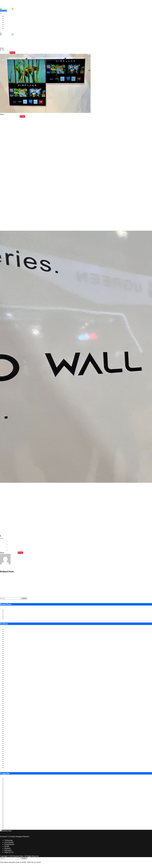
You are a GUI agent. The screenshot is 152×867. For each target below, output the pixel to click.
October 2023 (9, 695)
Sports (6, 823)
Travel (6, 827)
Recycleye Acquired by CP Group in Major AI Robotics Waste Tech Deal (24, 577)
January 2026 (9, 641)
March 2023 (8, 709)
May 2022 (8, 729)
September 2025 (10, 649)
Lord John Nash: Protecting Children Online (20, 618)
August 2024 (9, 675)
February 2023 (9, 711)
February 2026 (9, 639)
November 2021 (10, 741)
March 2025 (8, 661)
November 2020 (10, 765)
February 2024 (9, 687)
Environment (9, 18)
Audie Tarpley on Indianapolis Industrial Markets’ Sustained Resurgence (29, 610)
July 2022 (7, 725)
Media (6, 813)
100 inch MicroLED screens (21, 507)
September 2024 (10, 673)
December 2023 (10, 691)
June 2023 (8, 703)
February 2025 (9, 663)
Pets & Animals (9, 819)
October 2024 (9, 671)
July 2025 (7, 653)
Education (8, 26)
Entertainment (9, 20)
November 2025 (10, 645)
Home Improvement (11, 807)
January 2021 (9, 761)
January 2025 (9, 665)
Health (6, 22)
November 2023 (10, 693)
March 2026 (8, 637)
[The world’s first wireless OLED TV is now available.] (45, 112)
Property (7, 821)
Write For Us (9, 28)
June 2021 (8, 751)
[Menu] (1, 13)
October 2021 (9, 743)
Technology (8, 16)
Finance (7, 799)
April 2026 (8, 635)
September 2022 (10, 721)
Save (13, 52)
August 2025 (9, 651)
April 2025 (8, 659)
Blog (6, 783)
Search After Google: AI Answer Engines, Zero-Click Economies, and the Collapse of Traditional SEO (34, 592)
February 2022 (9, 735)
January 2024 (9, 689)
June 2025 (8, 655)
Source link (4, 519)
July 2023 (7, 701)
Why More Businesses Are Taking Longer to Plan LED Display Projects (29, 612)
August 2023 (9, 699)
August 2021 (9, 747)
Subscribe (3, 11)
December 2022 (10, 715)
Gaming (7, 803)
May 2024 (8, 681)
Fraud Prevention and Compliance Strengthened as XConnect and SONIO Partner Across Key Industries (35, 585)
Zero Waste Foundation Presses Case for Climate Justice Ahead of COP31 (30, 614)
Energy (7, 791)
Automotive (8, 781)
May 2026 (8, 633)
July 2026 (7, 629)
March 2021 (8, 757)
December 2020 (10, 763)
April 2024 (8, 683)
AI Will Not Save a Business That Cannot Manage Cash (24, 616)
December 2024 (10, 667)
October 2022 (9, 719)
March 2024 (8, 685)
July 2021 (7, 749)
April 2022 (8, 731)
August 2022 (9, 723)
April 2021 (8, 755)
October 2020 (9, 767)
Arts (5, 779)
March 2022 (8, 733)
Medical (7, 815)
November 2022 (10, 717)
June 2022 (8, 727)
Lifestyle (7, 809)
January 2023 (9, 713)
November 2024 (10, 669)
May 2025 (8, 657)
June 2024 (8, 679)
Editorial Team (9, 50)
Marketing (8, 811)
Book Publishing (10, 785)
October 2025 (9, 647)
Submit (24, 858)
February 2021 (9, 759)
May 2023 (8, 705)
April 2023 (8, 707)
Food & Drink (9, 801)
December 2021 (10, 739)
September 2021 (10, 745)
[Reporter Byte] (11, 9)
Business (7, 24)
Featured (7, 797)
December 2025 (10, 643)
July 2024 (7, 677)
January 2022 (9, 737)
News (6, 817)
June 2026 (8, 631)
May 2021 (8, 753)
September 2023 (10, 697)
